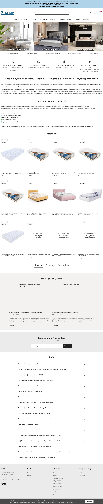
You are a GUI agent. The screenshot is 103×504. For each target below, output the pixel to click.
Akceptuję (89, 501)
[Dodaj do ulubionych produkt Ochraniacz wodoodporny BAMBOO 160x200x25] (49, 222)
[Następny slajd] (99, 36)
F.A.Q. (55, 492)
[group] (51, 36)
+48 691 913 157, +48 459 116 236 (11, 480)
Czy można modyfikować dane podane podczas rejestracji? (36, 380)
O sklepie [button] (30, 469)
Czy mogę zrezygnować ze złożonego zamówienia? (34, 386)
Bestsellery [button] (63, 265)
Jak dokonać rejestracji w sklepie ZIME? (30, 375)
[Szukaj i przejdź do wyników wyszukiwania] (68, 13)
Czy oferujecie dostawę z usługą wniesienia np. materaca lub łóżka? (39, 435)
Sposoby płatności (58, 486)
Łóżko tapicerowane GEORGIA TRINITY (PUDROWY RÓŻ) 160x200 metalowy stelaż (62, 213)
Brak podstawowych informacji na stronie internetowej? (35, 402)
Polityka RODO (57, 481)
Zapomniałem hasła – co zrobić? (28, 364)
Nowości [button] (38, 265)
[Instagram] (5, 484)
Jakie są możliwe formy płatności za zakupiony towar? (35, 446)
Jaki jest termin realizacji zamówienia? (30, 391)
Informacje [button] (56, 469)
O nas (28, 473)
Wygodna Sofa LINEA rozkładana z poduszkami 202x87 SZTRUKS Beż (89, 254)
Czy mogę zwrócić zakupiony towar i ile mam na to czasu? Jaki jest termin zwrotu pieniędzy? (47, 452)
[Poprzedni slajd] (3, 36)
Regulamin (55, 475)
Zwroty (80, 473)
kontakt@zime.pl (6, 477)
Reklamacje (82, 475)
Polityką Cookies (38, 500)
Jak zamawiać (56, 489)
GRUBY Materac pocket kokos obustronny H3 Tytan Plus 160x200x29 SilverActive (64, 172)
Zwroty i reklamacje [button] (85, 469)
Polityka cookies (57, 484)
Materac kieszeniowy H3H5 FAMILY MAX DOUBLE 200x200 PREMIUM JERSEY (12, 254)
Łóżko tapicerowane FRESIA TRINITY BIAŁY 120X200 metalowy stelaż (88, 213)
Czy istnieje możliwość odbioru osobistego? (32, 408)
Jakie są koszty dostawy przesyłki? (29, 424)
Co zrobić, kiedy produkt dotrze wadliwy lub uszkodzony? (36, 457)
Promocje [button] (50, 265)
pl (81, 13)
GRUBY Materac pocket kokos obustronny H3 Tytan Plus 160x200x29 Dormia (13, 213)
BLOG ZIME (56, 494)
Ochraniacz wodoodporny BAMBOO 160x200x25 (38, 254)
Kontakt (29, 475)
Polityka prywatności (58, 478)
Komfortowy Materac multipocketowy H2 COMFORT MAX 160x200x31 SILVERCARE (11, 172)
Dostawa (55, 473)
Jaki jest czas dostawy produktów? (29, 430)
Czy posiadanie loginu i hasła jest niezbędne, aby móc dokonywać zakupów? (42, 369)
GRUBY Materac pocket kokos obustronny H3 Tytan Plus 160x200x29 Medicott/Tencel (90, 172)
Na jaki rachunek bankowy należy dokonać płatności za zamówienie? (39, 441)
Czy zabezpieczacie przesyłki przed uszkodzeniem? (34, 413)
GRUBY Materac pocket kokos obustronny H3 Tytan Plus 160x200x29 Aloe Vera (38, 172)
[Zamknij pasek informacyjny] (101, 4)
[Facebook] (3, 484)
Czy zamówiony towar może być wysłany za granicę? (34, 419)
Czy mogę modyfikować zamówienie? (30, 397)
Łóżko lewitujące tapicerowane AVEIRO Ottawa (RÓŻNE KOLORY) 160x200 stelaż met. (37, 213)
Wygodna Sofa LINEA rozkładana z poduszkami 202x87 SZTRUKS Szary (63, 254)
